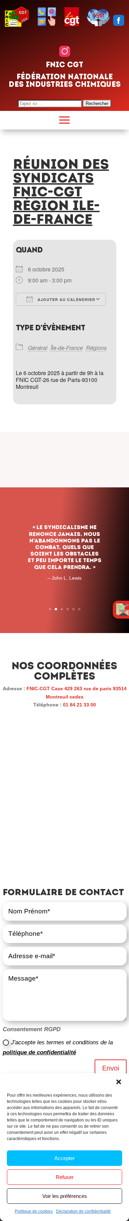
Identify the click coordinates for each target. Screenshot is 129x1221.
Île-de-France (67, 348)
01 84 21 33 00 (79, 704)
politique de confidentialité (39, 1052)
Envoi (110, 1068)
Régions (96, 348)
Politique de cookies (34, 1211)
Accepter (64, 1158)
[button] (118, 1081)
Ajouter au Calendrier (65, 299)
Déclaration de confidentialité (83, 1211)
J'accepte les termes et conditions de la (58, 1047)
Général (37, 348)
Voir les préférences (64, 1196)
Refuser (65, 1177)
